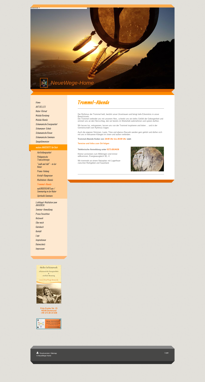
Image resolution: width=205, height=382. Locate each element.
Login (167, 353)
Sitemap (54, 353)
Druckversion (44, 353)
